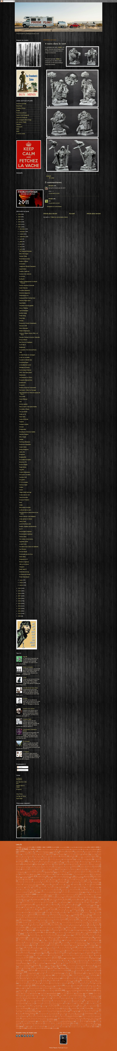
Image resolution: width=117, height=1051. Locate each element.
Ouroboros (58, 963)
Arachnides (22, 263)
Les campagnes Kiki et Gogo (23, 119)
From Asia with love (21, 113)
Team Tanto (22, 416)
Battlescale (89, 866)
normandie (69, 958)
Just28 (33, 932)
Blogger (66, 1047)
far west (75, 905)
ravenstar (24, 975)
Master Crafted (73, 943)
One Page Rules (91, 962)
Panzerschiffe (98, 963)
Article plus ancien (94, 213)
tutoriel (30, 1010)
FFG (100, 905)
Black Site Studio (48, 871)
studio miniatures (78, 995)
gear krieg (25, 915)
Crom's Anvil (36, 887)
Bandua (67, 864)
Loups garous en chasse (25, 519)
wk (92, 1023)
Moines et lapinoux (24, 561)
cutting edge (83, 889)
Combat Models (45, 882)
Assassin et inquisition (25, 444)
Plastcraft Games (42, 968)
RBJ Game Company (41, 975)
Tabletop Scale (19, 998)
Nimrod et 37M (23, 325)
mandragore (72, 942)
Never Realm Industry (66, 957)
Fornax (49, 910)
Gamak (17, 914)
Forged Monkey (87, 909)
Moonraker (59, 953)
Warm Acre (60, 1019)
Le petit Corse (23, 544)
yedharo (63, 1026)
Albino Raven (43, 854)
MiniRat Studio (23, 313)
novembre (22, 231)
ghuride (75, 915)
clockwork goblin (62, 881)
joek (17, 932)
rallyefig (66, 973)
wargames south (64, 1018)
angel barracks (37, 856)
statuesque (35, 993)
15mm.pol (61, 847)
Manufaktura (41, 943)
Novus (32, 960)
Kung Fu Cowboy (78, 935)
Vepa (56, 1013)
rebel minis (66, 975)
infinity (30, 930)
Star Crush (91, 991)
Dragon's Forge (28, 897)
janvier (21, 585)
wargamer (92, 1016)
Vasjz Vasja (50, 1013)
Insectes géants (23, 404)
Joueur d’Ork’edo (23, 419)
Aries (24, 859)
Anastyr (25, 856)
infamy (24, 930)
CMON (81, 881)
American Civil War (21, 103)
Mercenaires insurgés (25, 507)
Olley (72, 962)
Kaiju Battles (22, 303)
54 (100, 849)
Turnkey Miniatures (21, 1010)
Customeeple (75, 889)
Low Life (20, 940)
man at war (64, 942)
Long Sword (69, 938)
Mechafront (52, 945)
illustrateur (30, 929)
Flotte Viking (22, 315)
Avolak (66, 863)
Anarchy (20, 856)
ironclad (69, 930)
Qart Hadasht (63, 972)
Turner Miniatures (97, 1008)
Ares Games (18, 859)
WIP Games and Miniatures (84, 1023)
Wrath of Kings (81, 1025)
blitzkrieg (21, 872)
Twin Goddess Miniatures (54, 1010)
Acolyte (80, 851)
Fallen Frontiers (41, 905)
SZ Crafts (73, 996)
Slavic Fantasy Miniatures (66, 988)
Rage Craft (24, 973)
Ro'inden (25, 698)
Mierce (18, 948)
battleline (83, 866)
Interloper (37, 930)
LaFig (91, 935)
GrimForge (78, 920)
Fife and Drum (26, 907)
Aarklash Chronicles (49, 851)
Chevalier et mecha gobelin (26, 305)
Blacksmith (78, 871)
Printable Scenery (96, 968)
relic (85, 977)
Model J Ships (81, 952)
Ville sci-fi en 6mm (24, 564)
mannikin (97, 942)
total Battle (19, 1006)
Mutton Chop (58, 955)
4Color (89, 849)
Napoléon (18, 124)
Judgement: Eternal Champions (27, 266)
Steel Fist (71, 993)
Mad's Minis (22, 556)
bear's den (18, 867)
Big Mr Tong (97, 867)
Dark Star (27, 892)
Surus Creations (41, 996)
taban (81, 997)
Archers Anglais (23, 464)
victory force (25, 1015)
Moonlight (52, 953)
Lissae (24, 677)
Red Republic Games (56, 977)
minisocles (32, 952)
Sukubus (23, 997)
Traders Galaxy (59, 1006)
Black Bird (46, 869)
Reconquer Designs (76, 975)
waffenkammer (78, 1015)
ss (65, 991)
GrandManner (51, 919)
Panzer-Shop (90, 963)
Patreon (61, 965)
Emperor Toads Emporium (28, 902)
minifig (18, 952)
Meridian (28, 947)
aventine (59, 863)
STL (86, 993)
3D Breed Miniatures (45, 849)
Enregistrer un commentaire (54, 206)
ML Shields (74, 952)
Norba (61, 958)
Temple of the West (78, 998)
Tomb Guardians (89, 1005)
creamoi (65, 886)
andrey (30, 856)
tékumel (69, 998)
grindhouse (85, 920)
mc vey (45, 945)
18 (66, 847)
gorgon (17, 919)
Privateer (18, 970)
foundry (67, 911)
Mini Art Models (58, 948)
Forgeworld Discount (20, 910)
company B (96, 882)
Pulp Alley (78, 970)
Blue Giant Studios (25, 874)
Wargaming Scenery (28, 1019)
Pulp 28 (73, 970)
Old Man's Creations (39, 962)
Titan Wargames (63, 1005)
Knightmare (91, 934)
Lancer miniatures (20, 937)
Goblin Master (56, 917)
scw (61, 985)
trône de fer (65, 1008)
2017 (19, 596)
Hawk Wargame (55, 924)
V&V (76, 1011)
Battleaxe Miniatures (58, 866)
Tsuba (80, 1008)
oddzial (96, 960)
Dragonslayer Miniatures (38, 897)
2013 (19, 606)
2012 (19, 608)
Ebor (85, 899)
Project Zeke (50, 970)
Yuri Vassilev (78, 1026)
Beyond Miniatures (76, 867)
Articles (20, 767)
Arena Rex (96, 857)
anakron (99, 854)
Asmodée (36, 861)
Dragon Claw (20, 897)
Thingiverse (46, 1001)
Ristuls (77, 978)
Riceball (65, 978)
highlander (84, 925)
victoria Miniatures (89, 1013)
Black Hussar (82, 869)
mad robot (80, 940)
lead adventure (87, 937)
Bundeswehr (22, 382)
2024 (19, 219)
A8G (42, 851)
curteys (57, 889)
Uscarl (71, 1011)
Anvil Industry (91, 856)
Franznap (33, 912)
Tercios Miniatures (30, 1000)
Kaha (44, 932)
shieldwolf (68, 986)
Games (40, 914)
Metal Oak (49, 947)
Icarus (98, 927)
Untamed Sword (44, 1011)
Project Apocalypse (24, 577)
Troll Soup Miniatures (24, 442)
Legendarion (98, 937)
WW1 (17, 129)
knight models (81, 934)
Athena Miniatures (91, 861)
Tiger (66, 1003)
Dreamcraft (52, 897)
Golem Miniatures (82, 917)
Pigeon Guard (86, 966)
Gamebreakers (24, 914)
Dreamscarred (67, 897)
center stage (28, 879)
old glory (30, 962)
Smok (29, 990)
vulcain (68, 1014)
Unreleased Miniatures (32, 1011)
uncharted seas (95, 1010)
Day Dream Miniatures (74, 892)
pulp (67, 970)
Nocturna (50, 958)
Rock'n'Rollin (19, 980)
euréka (76, 904)
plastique (63, 968)
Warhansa (44, 1020)
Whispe (17, 1023)
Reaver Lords (58, 975)
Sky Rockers (22, 549)
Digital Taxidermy (33, 896)
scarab (17, 985)
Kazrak (67, 932)
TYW (67, 1010)
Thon (85, 1001)
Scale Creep (77, 983)
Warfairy (58, 1016)
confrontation (38, 884)
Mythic (92, 955)
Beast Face (32, 867)
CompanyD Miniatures (28, 884)
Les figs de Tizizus (21, 796)
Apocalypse (24, 857)
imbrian (49, 929)
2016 (19, 598)
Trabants (21, 421)
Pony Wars (22, 318)
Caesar (32, 877)
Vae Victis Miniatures (91, 1011)
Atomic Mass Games (28, 863)
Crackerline (41, 886)
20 (95, 847)
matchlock (98, 944)
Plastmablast (71, 968)
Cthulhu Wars (24, 889)
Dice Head (93, 894)
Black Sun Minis (58, 871)
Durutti (51, 198)
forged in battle (77, 909)
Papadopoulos (21, 965)
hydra (86, 927)
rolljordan (44, 980)
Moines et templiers (28, 667)
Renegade (24, 978)
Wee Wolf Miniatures (55, 1021)
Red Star (65, 977)
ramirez (72, 973)
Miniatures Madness (78, 950)
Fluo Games (32, 909)
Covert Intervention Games (22, 886)
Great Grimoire (82, 919)
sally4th (75, 982)
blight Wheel (86, 871)
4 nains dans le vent (24, 494)
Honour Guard (51, 927)
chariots (62, 879)
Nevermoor (75, 957)
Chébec (21, 487)
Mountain (85, 953)
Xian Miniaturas (35, 1026)
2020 (19, 588)
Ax (87, 863)
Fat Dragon (82, 905)
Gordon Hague (96, 917)
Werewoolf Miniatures (67, 1021)
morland (72, 953)
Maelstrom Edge (20, 942)
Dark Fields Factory (48, 890)
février (21, 582)
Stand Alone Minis (83, 991)
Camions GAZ (23, 477)
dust (97, 897)
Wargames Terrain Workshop (92, 1018)
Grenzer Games (57, 920)
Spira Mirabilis (39, 991)
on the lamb (83, 962)
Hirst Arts (97, 925)
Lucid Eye (36, 940)
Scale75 (91, 983)
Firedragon (72, 907)
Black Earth (68, 869)
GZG (55, 922)
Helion (91, 924)
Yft (68, 1026)
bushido (88, 876)
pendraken (28, 967)
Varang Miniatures (42, 1013)
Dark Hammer (57, 891)
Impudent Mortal (70, 929)
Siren (25, 988)
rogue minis (37, 980)
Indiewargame (87, 929)
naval (56, 957)
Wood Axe (20, 1025)
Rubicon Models (90, 980)
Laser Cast (39, 937)
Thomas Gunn (77, 1001)
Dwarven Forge (26, 899)
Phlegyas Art (62, 967)
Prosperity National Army (25, 380)
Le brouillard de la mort (25, 365)
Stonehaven (20, 995)
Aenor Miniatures (39, 853)
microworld (89, 947)
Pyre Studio (55, 972)
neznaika (18, 958)
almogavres (77, 854)
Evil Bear (92, 904)
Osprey (43, 963)
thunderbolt (38, 1003)
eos (89, 902)
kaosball (57, 932)
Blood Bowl (19, 106)
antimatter (72, 856)
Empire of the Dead (46, 902)
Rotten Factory (71, 980)
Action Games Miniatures (90, 851)
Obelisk (71, 960)
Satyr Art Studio (45, 983)
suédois (17, 996)
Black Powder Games (92, 869)
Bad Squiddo (38, 864)
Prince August (87, 968)
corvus (88, 884)
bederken (39, 867)
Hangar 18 (90, 922)
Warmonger (93, 1020)
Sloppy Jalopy (82, 988)
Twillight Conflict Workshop (41, 1010)
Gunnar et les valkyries (25, 274)
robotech (97, 978)
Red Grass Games (31, 977)
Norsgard (88, 958)
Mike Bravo (25, 948)
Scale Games (85, 983)
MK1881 (68, 952)
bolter (56, 874)
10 (35, 847)
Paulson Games (81, 965)
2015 (19, 601)
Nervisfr (51, 185)
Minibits (99, 950)
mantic (33, 944)
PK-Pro (19, 968)
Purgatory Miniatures (41, 972)
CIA (88, 879)
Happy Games (97, 922)
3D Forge (59, 849)
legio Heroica (21, 939)
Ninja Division (34, 958)
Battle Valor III (22, 569)
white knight (40, 1023)
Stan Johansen (72, 991)
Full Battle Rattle (73, 912)
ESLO (49, 904)
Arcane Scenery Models (60, 857)
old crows (25, 962)
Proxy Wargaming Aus (59, 970)
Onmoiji (21, 320)
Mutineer (52, 955)
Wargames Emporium (42, 1018)
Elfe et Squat (22, 437)
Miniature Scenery (60, 950)
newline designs (84, 957)
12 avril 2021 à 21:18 (54, 203)
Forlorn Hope (43, 911)
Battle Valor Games (47, 866)
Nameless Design (20, 957)
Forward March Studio (58, 911)
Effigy (46, 900)
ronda (56, 980)
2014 (19, 603)
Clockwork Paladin (74, 881)
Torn (100, 1005)
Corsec (82, 884)
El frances (19, 789)
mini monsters (67, 948)
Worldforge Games (39, 1024)
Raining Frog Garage (49, 973)
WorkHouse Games (29, 1024)
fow (79, 911)
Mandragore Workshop (81, 942)
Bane (20, 502)
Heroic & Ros (26, 925)
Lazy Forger (78, 937)
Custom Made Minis (66, 889)
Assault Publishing (54, 861)
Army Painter (53, 859)
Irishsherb (51, 930)
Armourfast (45, 859)
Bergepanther (22, 457)
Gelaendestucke (33, 915)
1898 (79, 847)
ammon (93, 854)
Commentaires (22, 770)
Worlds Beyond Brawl (49, 1024)
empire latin (38, 902)
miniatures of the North (90, 950)
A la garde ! (22, 479)
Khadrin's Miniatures (75, 932)
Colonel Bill (38, 882)
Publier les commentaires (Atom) (59, 217)
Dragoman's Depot (89, 896)
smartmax (23, 990)
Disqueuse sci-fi (23, 559)
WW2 (17, 131)
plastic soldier (53, 968)
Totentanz (37, 1006)
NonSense (55, 958)
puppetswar (19, 972)
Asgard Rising (98, 859)
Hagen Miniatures (62, 922)
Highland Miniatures (74, 925)
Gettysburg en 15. (24, 295)
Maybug (39, 945)
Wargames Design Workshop (28, 1018)
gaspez (91, 914)
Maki (51, 942)
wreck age (89, 1025)
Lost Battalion (77, 938)
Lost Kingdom (85, 939)
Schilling (23, 985)
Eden (25, 901)
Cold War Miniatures (28, 882)
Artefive (65, 859)
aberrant (63, 851)
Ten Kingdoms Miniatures (89, 998)
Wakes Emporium (96, 1014)
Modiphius (88, 952)
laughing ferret (71, 937)
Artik (77, 859)
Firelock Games (86, 907)
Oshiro (37, 963)
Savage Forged (54, 983)
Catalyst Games (97, 877)
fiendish (19, 907)
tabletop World (38, 998)
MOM (31, 953)
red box (94, 975)
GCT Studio (18, 915)
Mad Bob (67, 940)
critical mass (21, 887)
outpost (64, 963)
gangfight (77, 914)
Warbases (24, 1016)
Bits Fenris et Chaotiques (25, 342)
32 (29, 849)
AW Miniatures (72, 863)
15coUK (54, 847)
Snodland (34, 990)
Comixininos (63, 882)
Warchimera (42, 1016)
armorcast (38, 859)
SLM (75, 988)
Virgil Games (46, 1014)
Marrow (59, 944)
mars (21, 580)
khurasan (90, 932)
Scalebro (98, 983)
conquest (54, 884)
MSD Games (98, 953)
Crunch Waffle (89, 887)
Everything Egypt (23, 362)
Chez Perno (19, 794)
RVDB (38, 982)
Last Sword (62, 937)
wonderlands (98, 1023)
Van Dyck (20, 1013)
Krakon (61, 935)
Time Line (78, 1003)
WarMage (66, 1019)
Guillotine (50, 922)
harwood (37, 924)
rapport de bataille (95, 973)
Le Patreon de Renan (24, 574)
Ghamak (63, 915)
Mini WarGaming (82, 948)
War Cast (18, 1016)
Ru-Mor (83, 980)
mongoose (38, 953)
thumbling (23, 1003)
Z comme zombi (20, 133)
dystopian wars (36, 899)
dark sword (35, 892)
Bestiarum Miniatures (65, 867)
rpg (78, 980)
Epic (93, 902)
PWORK (49, 972)
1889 (74, 847)
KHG (84, 932)
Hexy (39, 925)
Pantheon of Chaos (81, 963)
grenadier (49, 920)
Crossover (71, 887)
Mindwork (51, 948)
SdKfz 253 (22, 452)
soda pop (40, 990)
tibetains (60, 1003)
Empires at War (57, 902)
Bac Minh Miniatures (95, 862)
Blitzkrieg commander (31, 872)
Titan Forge (53, 1005)
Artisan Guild (83, 859)
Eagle (45, 899)
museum (38, 955)
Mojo (95, 952)
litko (56, 939)
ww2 (17, 1026)
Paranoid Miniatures (45, 965)
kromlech (68, 935)
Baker (62, 864)
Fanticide (63, 905)
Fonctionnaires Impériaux (25, 534)
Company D (18, 884)
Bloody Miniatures (24, 449)
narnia (35, 957)
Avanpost (42, 863)
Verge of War (62, 1013)
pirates (92, 967)
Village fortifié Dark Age (25, 492)
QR (68, 972)
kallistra (50, 932)
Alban (36, 854)
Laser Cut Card (54, 937)
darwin (52, 892)
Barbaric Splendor (95, 864)
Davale (57, 892)
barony (24, 866)
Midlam (97, 947)
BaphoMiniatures (85, 864)
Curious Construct (50, 889)
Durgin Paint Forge (89, 897)
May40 (33, 945)
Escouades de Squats (25, 459)
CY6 (89, 889)
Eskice (44, 904)
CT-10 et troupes (23, 482)
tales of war (47, 998)
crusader (96, 887)
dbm (86, 892)
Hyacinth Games (79, 927)
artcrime (59, 859)
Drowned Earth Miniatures (78, 897)
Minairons (36, 948)
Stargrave (21, 566)
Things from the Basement (57, 1001)
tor (95, 1005)
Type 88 (25, 656)
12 (42, 847)
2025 (19, 216)
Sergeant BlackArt (92, 985)
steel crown (63, 993)
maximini (26, 945)
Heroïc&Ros (34, 925)
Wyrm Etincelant (23, 328)
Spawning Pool (69, 990)
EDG (30, 900)
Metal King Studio (41, 947)
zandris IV (84, 1026)
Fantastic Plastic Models (53, 905)
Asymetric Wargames (74, 861)
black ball (40, 869)
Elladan (88, 901)
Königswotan (22, 429)
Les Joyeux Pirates (21, 122)
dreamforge (58, 897)
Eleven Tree (59, 900)
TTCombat (87, 1008)
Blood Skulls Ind (86, 872)
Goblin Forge (38, 917)
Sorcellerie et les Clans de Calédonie (28, 546)
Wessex (78, 1021)
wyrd (25, 1026)
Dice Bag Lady (85, 894)
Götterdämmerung (24, 571)
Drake (46, 897)
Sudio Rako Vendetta (95, 995)
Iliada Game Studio (20, 929)
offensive (18, 962)
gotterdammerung (32, 919)
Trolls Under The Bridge (54, 1008)
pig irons (79, 967)
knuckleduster (23, 935)
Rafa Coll (97, 972)
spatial (59, 990)
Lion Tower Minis (49, 939)
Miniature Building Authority (28, 950)
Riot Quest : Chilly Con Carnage (27, 390)
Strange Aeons (28, 995)
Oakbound (47, 960)
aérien (47, 853)
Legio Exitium (22, 269)
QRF (72, 972)
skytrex (38, 988)
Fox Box (87, 911)
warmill (77, 1020)
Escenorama (38, 904)
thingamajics (39, 1001)
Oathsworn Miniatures (56, 960)
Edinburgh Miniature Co (38, 900)
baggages (56, 864)
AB (57, 851)
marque (53, 944)
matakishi (92, 944)
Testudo (75, 1000)
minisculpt (25, 952)
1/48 (17, 847)
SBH (71, 983)
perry (43, 967)
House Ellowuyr (23, 399)
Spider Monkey (30, 991)
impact (61, 929)
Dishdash (40, 896)
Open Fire (32, 963)
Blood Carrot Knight (62, 872)
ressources (56, 978)
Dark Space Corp (19, 892)
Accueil (72, 213)
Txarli (62, 1010)
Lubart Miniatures (28, 940)
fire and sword (63, 907)
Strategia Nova (37, 995)
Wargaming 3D (19, 1019)
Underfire (18, 1011)
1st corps (84, 847)
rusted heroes (32, 982)
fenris (88, 905)
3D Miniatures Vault (75, 849)
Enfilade (80, 902)
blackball (73, 871)
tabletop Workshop (28, 998)
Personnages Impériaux (25, 531)
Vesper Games (70, 1013)
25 (100, 847)
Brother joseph (59, 876)
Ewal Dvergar (21, 905)
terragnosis (38, 1000)
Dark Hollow (65, 891)
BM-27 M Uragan (23, 253)
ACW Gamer (21, 852)
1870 (70, 847)
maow (47, 944)
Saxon (60, 983)
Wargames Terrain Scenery (76, 1018)
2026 (19, 214)
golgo (89, 917)
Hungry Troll (70, 927)
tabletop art (95, 997)
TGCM (81, 1000)
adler (32, 853)
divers (46, 896)
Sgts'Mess (26, 986)
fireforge (78, 907)
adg (27, 853)
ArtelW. (71, 859)
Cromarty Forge (44, 887)
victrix (31, 1015)
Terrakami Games (57, 1000)
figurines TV (47, 907)
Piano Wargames (71, 966)
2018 (19, 593)
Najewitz (97, 955)
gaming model (55, 914)
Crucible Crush (79, 887)
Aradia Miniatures (39, 857)
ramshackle (79, 973)
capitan (48, 877)
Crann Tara (48, 886)
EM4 (100, 900)
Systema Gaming (65, 996)
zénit (22, 1028)
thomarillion (68, 1001)
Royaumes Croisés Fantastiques (27, 323)
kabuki (38, 932)
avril (21, 249)
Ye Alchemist (57, 1026)
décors (29, 894)
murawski (31, 955)
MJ (63, 952)
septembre (22, 236)
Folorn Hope (45, 909)
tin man (84, 1003)
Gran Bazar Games (41, 919)
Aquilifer (31, 857)
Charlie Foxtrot (69, 879)
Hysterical (92, 927)
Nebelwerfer (22, 375)
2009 (19, 616)
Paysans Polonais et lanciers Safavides (29, 337)
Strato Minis (46, 995)
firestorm (94, 907)
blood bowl (49, 872)
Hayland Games (65, 924)
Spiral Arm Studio (48, 991)
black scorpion (37, 871)
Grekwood (42, 920)
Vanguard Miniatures (30, 1013)
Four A (73, 911)
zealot (90, 1026)
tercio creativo (19, 1000)
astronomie (64, 861)
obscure (76, 960)
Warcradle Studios (50, 1016)
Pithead (99, 967)
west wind (83, 1021)
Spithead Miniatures (58, 991)
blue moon (34, 874)
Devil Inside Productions (69, 894)
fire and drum (55, 907)
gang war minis (69, 914)
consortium (61, 884)
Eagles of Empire (53, 899)
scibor (52, 178)
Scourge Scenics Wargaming (51, 985)
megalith (82, 945)
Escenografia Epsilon (26, 904)
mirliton (45, 952)
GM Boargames (30, 917)
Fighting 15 (34, 907)
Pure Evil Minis (31, 972)
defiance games (40, 894)
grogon (23, 922)
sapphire (87, 982)
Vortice (63, 1015)
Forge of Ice (68, 909)
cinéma (93, 879)
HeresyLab (18, 925)
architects (69, 857)
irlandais (57, 930)
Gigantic (81, 915)
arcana (51, 857)
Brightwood (22, 347)
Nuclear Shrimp (39, 960)
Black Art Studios (33, 869)
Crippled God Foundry (96, 886)
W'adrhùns (22, 454)
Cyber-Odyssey (23, 288)
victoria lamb (79, 1013)
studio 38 (61, 995)
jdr (98, 930)
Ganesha (63, 914)
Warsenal (40, 1021)
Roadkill (92, 978)
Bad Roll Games (27, 864)
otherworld (50, 963)
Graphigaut (57, 919)
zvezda (54, 1028)
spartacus (47, 990)
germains (57, 915)
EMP (18, 902)
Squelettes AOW (23, 541)
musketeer (44, 955)
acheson (69, 851)
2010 (19, 613)
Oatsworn (65, 960)
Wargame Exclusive (73, 1016)
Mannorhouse (19, 944)
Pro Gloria (26, 970)
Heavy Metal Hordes (76, 924)
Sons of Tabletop (23, 308)
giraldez (87, 915)
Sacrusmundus (62, 981)
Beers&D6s (55, 867)
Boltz (60, 874)
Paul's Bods (19, 798)
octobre (22, 234)
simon (20, 988)
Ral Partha (58, 973)
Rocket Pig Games (27, 980)
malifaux (56, 942)
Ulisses (87, 1010)
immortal (56, 929)
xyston (42, 1026)
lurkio (43, 940)
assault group (44, 861)
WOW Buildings (65, 1025)
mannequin (90, 942)
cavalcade (19, 879)
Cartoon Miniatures (88, 877)
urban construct (53, 1011)
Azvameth (22, 385)
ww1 (95, 1025)
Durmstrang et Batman (25, 370)
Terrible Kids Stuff (67, 1000)
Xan (29, 1026)
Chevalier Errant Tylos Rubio (30, 688)
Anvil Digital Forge (82, 856)
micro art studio (71, 947)
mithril (57, 952)
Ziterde (33, 1028)
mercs (22, 947)
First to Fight (24, 909)
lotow (92, 939)
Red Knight (40, 977)
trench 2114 (87, 1006)
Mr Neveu (91, 953)
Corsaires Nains (27, 719)
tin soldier (91, 1003)
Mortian (78, 953)
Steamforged (43, 993)
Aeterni (21, 489)
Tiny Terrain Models (25, 1005)
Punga (97, 970)
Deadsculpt (98, 892)
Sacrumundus (54, 981)
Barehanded (18, 866)
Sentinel (84, 985)
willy (74, 1023)
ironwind (75, 930)
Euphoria (70, 904)
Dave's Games (64, 892)
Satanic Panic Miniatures (33, 983)
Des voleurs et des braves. (26, 539)
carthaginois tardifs (76, 877)
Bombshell (66, 874)
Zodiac (21, 505)
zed (95, 1026)
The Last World (23, 411)
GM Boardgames (21, 917)
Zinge (28, 1028)
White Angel (24, 1023)
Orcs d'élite (22, 396)
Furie (80, 912)
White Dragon (32, 1023)
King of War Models (41, 934)
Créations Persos (20, 108)
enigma (85, 902)
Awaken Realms (81, 862)
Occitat (91, 960)
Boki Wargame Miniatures (46, 874)
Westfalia (90, 1021)
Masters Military (82, 944)
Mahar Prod (45, 942)
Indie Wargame (79, 929)
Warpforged (25, 1021)
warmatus (72, 1019)
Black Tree (66, 871)
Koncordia (45, 935)
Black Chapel (60, 869)
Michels (55, 947)
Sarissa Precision (96, 982)
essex (55, 904)
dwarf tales (18, 899)
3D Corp (54, 849)
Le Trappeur (26, 751)
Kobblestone (33, 935)
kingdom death (51, 934)
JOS (29, 932)
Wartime (47, 1021)
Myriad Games (67, 955)
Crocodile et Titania (24, 409)
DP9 (76, 896)
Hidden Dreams (54, 925)
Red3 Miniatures (72, 977)
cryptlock (18, 889)
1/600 (29, 847)
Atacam (83, 861)
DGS (77, 894)
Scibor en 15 (22, 414)
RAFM (17, 973)
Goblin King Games (47, 917)
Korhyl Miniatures (53, 935)
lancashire (96, 935)
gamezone (47, 914)
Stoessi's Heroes (97, 993)
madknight (89, 940)
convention (68, 884)
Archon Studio (77, 857)
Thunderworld (54, 1003)
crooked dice (62, 887)
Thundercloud (46, 1003)
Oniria (98, 962)
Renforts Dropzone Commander (27, 387)
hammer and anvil (72, 922)
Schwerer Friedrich (24, 500)
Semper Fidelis (23, 256)
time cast (72, 1003)
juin (21, 244)
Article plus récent (50, 213)
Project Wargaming (41, 970)
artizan (90, 859)
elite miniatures (80, 901)
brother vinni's (69, 876)
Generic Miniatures (43, 915)
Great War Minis (91, 919)
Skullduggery (32, 988)
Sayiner (65, 983)
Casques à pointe (23, 424)
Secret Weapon (76, 985)
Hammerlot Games (82, 922)
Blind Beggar (94, 871)
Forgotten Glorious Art (32, 911)
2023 (19, 221)
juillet (21, 241)
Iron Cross (63, 930)
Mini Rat (74, 948)
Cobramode (94, 881)
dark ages (30, 891)
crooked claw (53, 887)
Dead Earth (91, 892)
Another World (47, 856)
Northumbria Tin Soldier (22, 960)
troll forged (25, 1008)
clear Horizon (51, 881)
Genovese (51, 915)
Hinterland (91, 925)
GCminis (98, 914)
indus (93, 929)
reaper (49, 975)
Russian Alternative (21, 982)
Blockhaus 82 (41, 872)
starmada (98, 991)
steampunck (53, 993)
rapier (87, 973)
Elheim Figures (66, 901)
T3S (77, 996)
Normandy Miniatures (79, 958)
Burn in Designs (79, 876)
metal (34, 947)
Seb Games (68, 985)
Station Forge (26, 993)
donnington (70, 896)
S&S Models (45, 982)
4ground (95, 849)
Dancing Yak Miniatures (21, 890)
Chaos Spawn (46, 879)
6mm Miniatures (28, 851)
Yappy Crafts (50, 1026)
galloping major (95, 912)
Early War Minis (63, 899)
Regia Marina (22, 467)
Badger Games (47, 864)
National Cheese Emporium (45, 957)
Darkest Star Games (44, 892)
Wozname (74, 1025)
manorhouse (27, 944)
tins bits (17, 1005)
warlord (51, 1020)
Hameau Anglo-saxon (24, 300)
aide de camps (93, 852)
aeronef (55, 853)
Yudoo (72, 1026)
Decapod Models (21, 894)
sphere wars (22, 991)
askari (29, 861)
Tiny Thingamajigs (36, 1005)
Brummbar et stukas (24, 258)
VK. (51, 1014)
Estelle (18, 110)
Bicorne (83, 867)
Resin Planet (39, 978)
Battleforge (67, 866)
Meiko (93, 945)
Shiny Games (76, 986)
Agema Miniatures (69, 853)
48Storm (84, 849)
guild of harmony (41, 922)
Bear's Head (25, 867)
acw (100, 851)
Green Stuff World (23, 920)
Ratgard (18, 975)
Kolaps (39, 935)
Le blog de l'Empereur (19, 779)
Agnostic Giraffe (80, 853)
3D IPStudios (66, 849)
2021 (19, 226)
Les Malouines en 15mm (25, 377)
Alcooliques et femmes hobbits (27, 432)
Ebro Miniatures (91, 899)
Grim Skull (71, 920)
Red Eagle (23, 977)
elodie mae (94, 901)
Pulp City (84, 970)
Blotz (17, 874)
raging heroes (32, 973)
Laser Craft (45, 937)
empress (65, 902)
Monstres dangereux (24, 293)
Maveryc (20, 945)
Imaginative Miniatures (41, 929)
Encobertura (73, 902)
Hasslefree (44, 924)
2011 (19, 611)
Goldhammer (64, 917)
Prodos (33, 970)
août (21, 239)
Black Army (25, 869)
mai (21, 246)
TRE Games (73, 1006)
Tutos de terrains (23, 497)
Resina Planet (48, 978)
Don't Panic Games (61, 896)
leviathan (41, 939)
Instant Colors (23, 447)
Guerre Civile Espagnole (22, 115)
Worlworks (57, 1025)
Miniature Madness (50, 950)
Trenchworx (94, 1006)
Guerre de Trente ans (21, 117)
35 (36, 849)
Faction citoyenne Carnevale (26, 285)
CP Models (32, 886)
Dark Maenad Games (74, 890)
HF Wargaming (46, 925)
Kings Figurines (60, 934)
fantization (69, 905)
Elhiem (73, 900)
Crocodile (28, 887)
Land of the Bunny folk (25, 524)
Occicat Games (84, 960)
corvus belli (95, 884)
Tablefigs (88, 996)
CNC (88, 881)
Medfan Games (60, 945)
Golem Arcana (72, 917)
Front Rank (54, 912)
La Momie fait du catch (25, 510)
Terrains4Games (47, 1000)
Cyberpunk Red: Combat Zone (27, 298)
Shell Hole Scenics (60, 986)
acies (76, 851)
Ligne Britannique (23, 310)
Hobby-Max (44, 927)
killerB (26, 934)
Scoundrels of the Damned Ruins (27, 349)
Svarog (49, 997)
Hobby (30, 927)
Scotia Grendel (39, 985)
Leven (35, 939)
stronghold (54, 995)
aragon (46, 857)
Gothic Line (23, 919)
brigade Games (42, 876)
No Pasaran (43, 958)
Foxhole (93, 911)
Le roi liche (22, 276)
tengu (98, 998)
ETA (61, 904)
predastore (78, 968)
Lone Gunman (62, 938)
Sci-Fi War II (22, 344)
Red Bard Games (86, 975)
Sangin (81, 981)
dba (82, 892)
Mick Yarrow (62, 947)
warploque (32, 1021)
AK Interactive (30, 854)
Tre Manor (80, 1006)
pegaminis (21, 966)
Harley (31, 924)
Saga (68, 982)
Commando (76, 882)
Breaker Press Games (22, 876)
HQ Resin (63, 927)
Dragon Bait (98, 896)
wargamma (37, 1019)
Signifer (89, 986)
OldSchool (66, 962)
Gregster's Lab (34, 920)
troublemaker (74, 1008)
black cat (52, 869)
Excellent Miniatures (30, 905)
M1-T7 (21, 529)
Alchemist (50, 854)
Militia (31, 948)
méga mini (74, 945)
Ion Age (44, 930)
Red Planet (47, 977)
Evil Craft (99, 904)
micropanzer (80, 947)
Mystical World (85, 955)
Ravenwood (31, 975)
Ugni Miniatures (75, 1010)
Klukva (73, 934)
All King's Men (70, 854)
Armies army (30, 859)
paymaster (89, 965)
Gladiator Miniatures (96, 915)
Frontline (61, 912)
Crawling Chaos (57, 886)
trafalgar (66, 1006)
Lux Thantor (50, 940)
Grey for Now (65, 920)
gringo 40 (92, 920)
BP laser (94, 874)
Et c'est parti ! (26, 741)
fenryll (94, 905)
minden (44, 948)
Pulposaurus (91, 970)
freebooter (39, 912)
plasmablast (33, 968)
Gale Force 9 (87, 912)
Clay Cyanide (36, 881)
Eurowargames (85, 904)
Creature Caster (85, 886)
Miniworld (39, 952)
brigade (31, 876)
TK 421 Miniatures (72, 1005)
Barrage (30, 866)
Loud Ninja (98, 939)
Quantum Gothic (80, 972)
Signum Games (97, 986)
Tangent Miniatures (57, 998)
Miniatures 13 (69, 950)
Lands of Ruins (32, 937)
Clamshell (20, 881)
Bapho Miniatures (75, 864)
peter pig (50, 967)
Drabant (81, 896)
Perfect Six (36, 967)
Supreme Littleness (31, 997)
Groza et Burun (23, 339)
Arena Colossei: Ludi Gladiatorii (27, 516)
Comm (70, 882)
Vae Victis (82, 1011)
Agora (86, 853)
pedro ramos (97, 965)
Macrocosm (58, 940)
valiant (99, 1011)
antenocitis (63, 856)
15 (46, 847)
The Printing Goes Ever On (92, 1000)
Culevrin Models (32, 889)
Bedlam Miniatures (47, 867)
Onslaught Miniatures (21, 963)
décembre (22, 229)
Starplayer (18, 993)
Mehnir (88, 945)
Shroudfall (83, 986)
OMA (77, 962)
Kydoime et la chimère (29, 708)
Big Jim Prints (90, 867)
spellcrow (98, 990)
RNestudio (84, 978)
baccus (18, 864)
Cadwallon (25, 877)
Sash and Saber (22, 983)
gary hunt (84, 914)
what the (98, 1021)
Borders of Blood (23, 261)
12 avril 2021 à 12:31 (54, 193)
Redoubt (80, 977)
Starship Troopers (23, 434)
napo (27, 957)
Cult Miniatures (41, 889)
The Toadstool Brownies (25, 251)
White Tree (55, 1023)
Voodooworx (57, 1015)
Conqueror (46, 884)
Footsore (52, 909)
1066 (20, 352)
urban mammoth (63, 1011)
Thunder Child (31, 1003)
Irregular (93, 930)
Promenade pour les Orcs (26, 554)
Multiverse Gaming (21, 955)
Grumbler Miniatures (24, 290)
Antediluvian (55, 856)
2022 (19, 224)
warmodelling (84, 1020)
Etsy (65, 904)
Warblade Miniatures (32, 1016)
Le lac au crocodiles (24, 357)
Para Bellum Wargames (32, 965)
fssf (66, 912)
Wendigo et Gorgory (24, 367)
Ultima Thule (22, 521)
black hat (74, 869)
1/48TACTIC (24, 847)
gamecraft (31, 914)
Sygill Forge (56, 997)
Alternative (85, 854)
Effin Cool (51, 901)
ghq (69, 915)
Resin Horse (31, 978)
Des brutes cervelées (24, 474)
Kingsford (68, 934)
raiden (40, 973)
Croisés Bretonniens (24, 472)
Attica (36, 862)
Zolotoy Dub (39, 1028)
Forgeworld (95, 909)
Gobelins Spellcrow (24, 271)
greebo (99, 919)
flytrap (38, 909)
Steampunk (19, 126)
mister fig (52, 952)
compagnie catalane (85, 882)
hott (57, 927)
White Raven (48, 1023)
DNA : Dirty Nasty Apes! (25, 372)
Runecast (99, 980)
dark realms (97, 890)
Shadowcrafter (34, 986)
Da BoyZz (22, 279)
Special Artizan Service (80, 990)
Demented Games (50, 894)
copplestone (76, 884)
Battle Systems (37, 866)
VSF (20, 401)
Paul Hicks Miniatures (71, 965)
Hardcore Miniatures (23, 924)
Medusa (68, 945)
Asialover (21, 861)
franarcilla (26, 912)
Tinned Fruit (97, 1003)
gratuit (63, 919)
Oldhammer (59, 962)
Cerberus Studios (37, 879)
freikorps (47, 912)
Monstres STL (23, 462)
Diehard (25, 896)
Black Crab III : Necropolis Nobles (28, 406)
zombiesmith (46, 1028)
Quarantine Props (89, 972)
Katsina (62, 932)
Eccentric (99, 899)
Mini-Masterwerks (91, 948)
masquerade (65, 944)
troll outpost (33, 1008)
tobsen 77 (81, 1005)
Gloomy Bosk (22, 536)
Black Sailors (29, 871)
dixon (53, 896)
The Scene (31, 1001)
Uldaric (82, 1010)
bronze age (51, 876)
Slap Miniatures (45, 988)
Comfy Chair (54, 882)
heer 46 (85, 924)
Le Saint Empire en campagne (27, 355)
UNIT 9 (23, 1011)
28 (49, 178)
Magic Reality (28, 942)
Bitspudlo (18, 869)
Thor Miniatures (92, 1001)
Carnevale (66, 877)
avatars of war (49, 863)
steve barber (79, 993)
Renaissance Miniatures (94, 977)
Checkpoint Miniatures (80, 879)
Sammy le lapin (23, 484)
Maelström (96, 940)
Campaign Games (40, 877)
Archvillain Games (87, 857)
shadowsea (50, 986)
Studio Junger (69, 995)
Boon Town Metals (76, 874)
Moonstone (66, 953)
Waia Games (87, 1014)
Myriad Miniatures (76, 955)
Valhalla (21, 439)
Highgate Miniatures (64, 925)
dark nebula (83, 890)
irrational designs (83, 930)
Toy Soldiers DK (50, 1006)
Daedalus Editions (96, 889)
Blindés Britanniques (24, 330)
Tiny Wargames (45, 1005)
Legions (30, 939)
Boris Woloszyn (85, 874)
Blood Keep (71, 872)
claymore (43, 881)
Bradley (99, 874)
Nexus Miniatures (95, 957)
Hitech (23, 927)
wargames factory (53, 1018)
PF (55, 967)
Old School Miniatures (50, 962)
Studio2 (87, 995)
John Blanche (23, 932)
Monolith (46, 953)
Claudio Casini (28, 881)
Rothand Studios (63, 980)
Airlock (24, 854)
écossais (19, 901)
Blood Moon (78, 872)
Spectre (91, 990)
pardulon (54, 965)
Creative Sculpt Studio (75, 886)
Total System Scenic (29, 1006)
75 (35, 851)
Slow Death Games (91, 988)
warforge (64, 1016)
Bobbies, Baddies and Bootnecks (27, 526)
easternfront (74, 899)
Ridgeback (71, 978)
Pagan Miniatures (72, 963)
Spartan (53, 990)
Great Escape (72, 919)
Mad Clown (73, 940)
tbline (64, 998)
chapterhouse (55, 879)
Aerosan (21, 426)
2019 (19, 591)
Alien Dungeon (60, 854)
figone (41, 907)
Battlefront (74, 866)
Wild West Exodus (65, 1023)
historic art (18, 927)
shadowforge (42, 986)
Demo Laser (59, 894)
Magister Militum (37, 942)
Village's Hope (38, 1014)
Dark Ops (90, 891)
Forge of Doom (61, 909)
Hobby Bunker (36, 927)
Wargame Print (85, 1016)
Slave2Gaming (55, 988)
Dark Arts (39, 891)
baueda (96, 866)
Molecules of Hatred (24, 953)
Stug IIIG (21, 469)
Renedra (18, 978)
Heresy (97, 924)
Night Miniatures (25, 958)
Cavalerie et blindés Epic (25, 360)
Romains (51, 980)
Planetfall (25, 968)
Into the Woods (23, 551)
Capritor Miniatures (57, 877)
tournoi (43, 1006)
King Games (32, 934)
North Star (95, 958)
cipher (99, 879)
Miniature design (40, 950)
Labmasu (85, 935)
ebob (80, 899)
